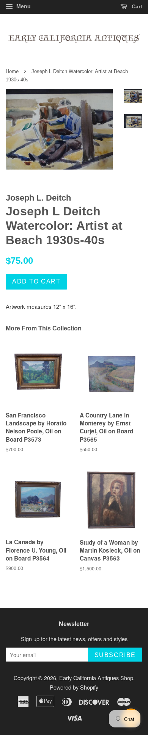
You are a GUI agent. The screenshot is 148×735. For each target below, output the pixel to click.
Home (12, 71)
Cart (136, 6)
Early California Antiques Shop (96, 678)
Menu (23, 6)
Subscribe (115, 655)
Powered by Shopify (74, 687)
